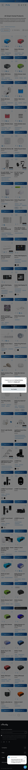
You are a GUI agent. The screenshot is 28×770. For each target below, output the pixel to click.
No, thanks (14, 389)
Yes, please (14, 385)
